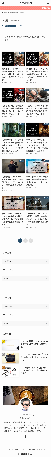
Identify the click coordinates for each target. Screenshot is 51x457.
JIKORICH (25, 3)
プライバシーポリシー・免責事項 (23, 449)
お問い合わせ (41, 449)
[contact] (25, 436)
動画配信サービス (10, 26)
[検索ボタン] (3, 3)
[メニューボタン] (48, 3)
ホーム (7, 449)
